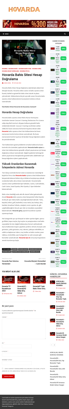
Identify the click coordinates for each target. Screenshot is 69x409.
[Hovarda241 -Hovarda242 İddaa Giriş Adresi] (52, 320)
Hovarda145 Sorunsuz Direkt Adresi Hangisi (61, 335)
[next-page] (54, 345)
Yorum (4, 317)
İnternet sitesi (7, 360)
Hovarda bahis (13, 68)
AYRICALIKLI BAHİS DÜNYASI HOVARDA (61, 283)
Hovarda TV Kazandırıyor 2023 (6, 288)
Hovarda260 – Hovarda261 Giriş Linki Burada (60, 309)
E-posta (5, 351)
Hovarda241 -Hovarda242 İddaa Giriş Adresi (22, 289)
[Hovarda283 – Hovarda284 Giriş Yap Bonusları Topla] (52, 293)
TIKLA (63, 58)
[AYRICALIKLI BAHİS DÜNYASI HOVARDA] (52, 282)
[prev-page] (51, 345)
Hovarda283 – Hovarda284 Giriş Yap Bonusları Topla (61, 296)
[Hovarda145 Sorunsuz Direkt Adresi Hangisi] (52, 333)
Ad (3, 343)
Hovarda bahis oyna (25, 68)
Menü (7, 34)
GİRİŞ (63, 49)
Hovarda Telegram (7, 406)
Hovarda (4, 68)
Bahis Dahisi (8, 83)
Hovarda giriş (36, 68)
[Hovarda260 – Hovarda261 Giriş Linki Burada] (52, 306)
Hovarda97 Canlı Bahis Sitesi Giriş (39, 287)
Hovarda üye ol (25, 71)
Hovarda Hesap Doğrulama (10, 71)
